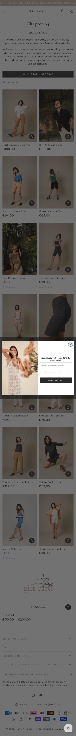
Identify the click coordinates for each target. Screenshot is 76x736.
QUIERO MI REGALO (55, 380)
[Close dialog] (70, 344)
